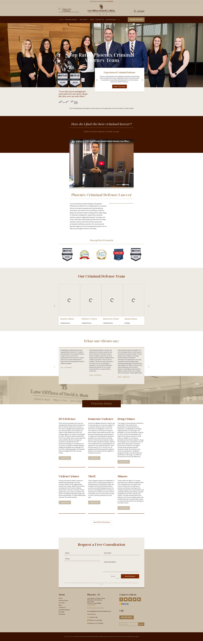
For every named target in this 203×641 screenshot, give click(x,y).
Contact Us (99, 19)
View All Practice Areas (101, 522)
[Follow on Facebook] (96, 14)
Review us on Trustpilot (96, 623)
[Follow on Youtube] (100, 14)
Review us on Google (95, 620)
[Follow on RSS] (139, 599)
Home (61, 19)
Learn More (65, 458)
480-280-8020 (126, 617)
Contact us (92, 614)
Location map (93, 617)
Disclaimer (62, 614)
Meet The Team (119, 86)
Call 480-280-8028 (136, 19)
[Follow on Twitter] (106, 14)
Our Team (83, 19)
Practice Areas (70, 19)
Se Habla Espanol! (64, 609)
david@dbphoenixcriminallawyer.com (100, 611)
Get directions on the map (95, 608)
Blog (92, 19)
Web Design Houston (69, 636)
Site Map (61, 612)
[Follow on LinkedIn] (103, 14)
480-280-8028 (91, 605)
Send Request (130, 576)
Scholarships (111, 19)
